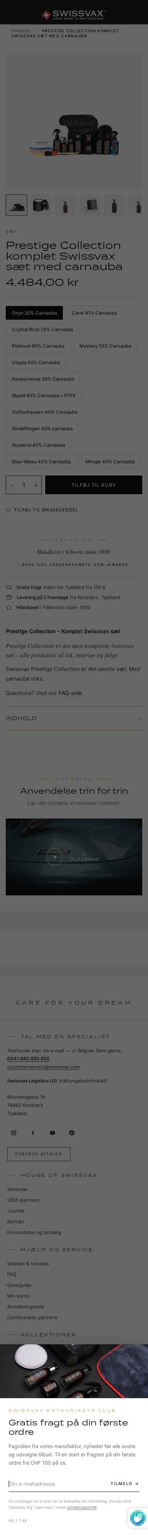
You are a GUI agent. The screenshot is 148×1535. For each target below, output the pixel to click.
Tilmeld (122, 1483)
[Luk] (136, 1356)
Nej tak (18, 1520)
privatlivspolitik (82, 1507)
